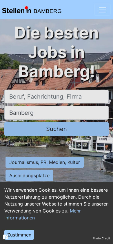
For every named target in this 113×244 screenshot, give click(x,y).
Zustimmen (19, 235)
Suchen (56, 128)
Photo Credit (101, 238)
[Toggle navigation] (102, 10)
